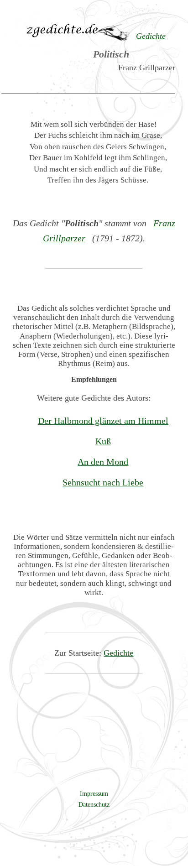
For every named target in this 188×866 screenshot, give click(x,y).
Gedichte (118, 652)
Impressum (94, 793)
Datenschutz (94, 804)
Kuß (103, 441)
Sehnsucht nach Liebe (103, 482)
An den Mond (103, 462)
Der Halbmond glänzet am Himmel (103, 421)
